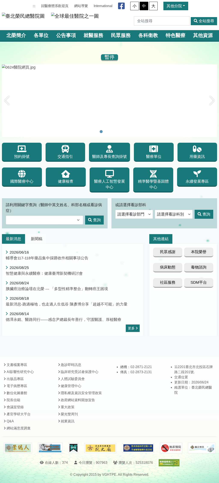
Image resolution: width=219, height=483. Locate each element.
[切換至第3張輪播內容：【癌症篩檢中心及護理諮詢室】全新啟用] (112, 131)
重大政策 (67, 407)
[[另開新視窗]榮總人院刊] (18, 448)
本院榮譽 (198, 252)
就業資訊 (67, 421)
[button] (7, 100)
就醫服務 (93, 35)
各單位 (41, 35)
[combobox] (44, 220)
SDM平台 (199, 282)
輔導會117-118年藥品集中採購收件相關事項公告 (47, 258)
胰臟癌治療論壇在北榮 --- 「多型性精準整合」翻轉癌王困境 (57, 289)
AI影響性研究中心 (20, 372)
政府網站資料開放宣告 (78, 400)
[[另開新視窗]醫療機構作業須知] (138, 448)
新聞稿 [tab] (36, 239)
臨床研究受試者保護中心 (79, 372)
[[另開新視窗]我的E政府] (73, 448)
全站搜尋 (206, 21)
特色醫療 (175, 35)
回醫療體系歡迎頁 (54, 6)
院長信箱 (13, 400)
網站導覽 (81, 6)
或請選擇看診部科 (130, 205)
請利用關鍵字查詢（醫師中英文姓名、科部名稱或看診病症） (54, 208)
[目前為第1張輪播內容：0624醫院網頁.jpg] (101, 131)
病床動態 (167, 267)
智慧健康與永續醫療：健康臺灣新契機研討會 (44, 273)
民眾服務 (121, 35)
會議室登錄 (15, 407)
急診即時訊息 (71, 365)
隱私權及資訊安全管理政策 (81, 393)
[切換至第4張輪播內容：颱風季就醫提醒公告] (117, 131)
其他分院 (174, 6)
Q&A (10, 421)
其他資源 (203, 35)
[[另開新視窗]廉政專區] (201, 448)
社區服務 (167, 282)
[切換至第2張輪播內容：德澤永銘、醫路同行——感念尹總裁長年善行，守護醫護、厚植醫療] (106, 131)
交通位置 (181, 377)
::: (34, 6)
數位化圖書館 (17, 393)
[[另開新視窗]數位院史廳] (100, 448)
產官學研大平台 (19, 414)
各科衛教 (148, 35)
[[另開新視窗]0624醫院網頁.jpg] (109, 67)
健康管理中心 (71, 386)
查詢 (97, 220)
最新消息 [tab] (13, 239)
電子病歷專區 (17, 386)
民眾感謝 (167, 252)
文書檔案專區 (17, 365)
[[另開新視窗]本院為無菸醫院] (171, 448)
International (103, 6)
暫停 (109, 57)
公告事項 (66, 35)
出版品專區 (15, 379)
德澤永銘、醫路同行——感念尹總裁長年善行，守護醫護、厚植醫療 (63, 319)
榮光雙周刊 (69, 414)
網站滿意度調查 (19, 428)
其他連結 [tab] (161, 239)
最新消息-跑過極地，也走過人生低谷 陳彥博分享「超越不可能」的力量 (66, 304)
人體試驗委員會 (73, 379)
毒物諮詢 (198, 267)
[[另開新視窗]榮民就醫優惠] (50, 448)
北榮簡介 (16, 35)
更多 (131, 328)
